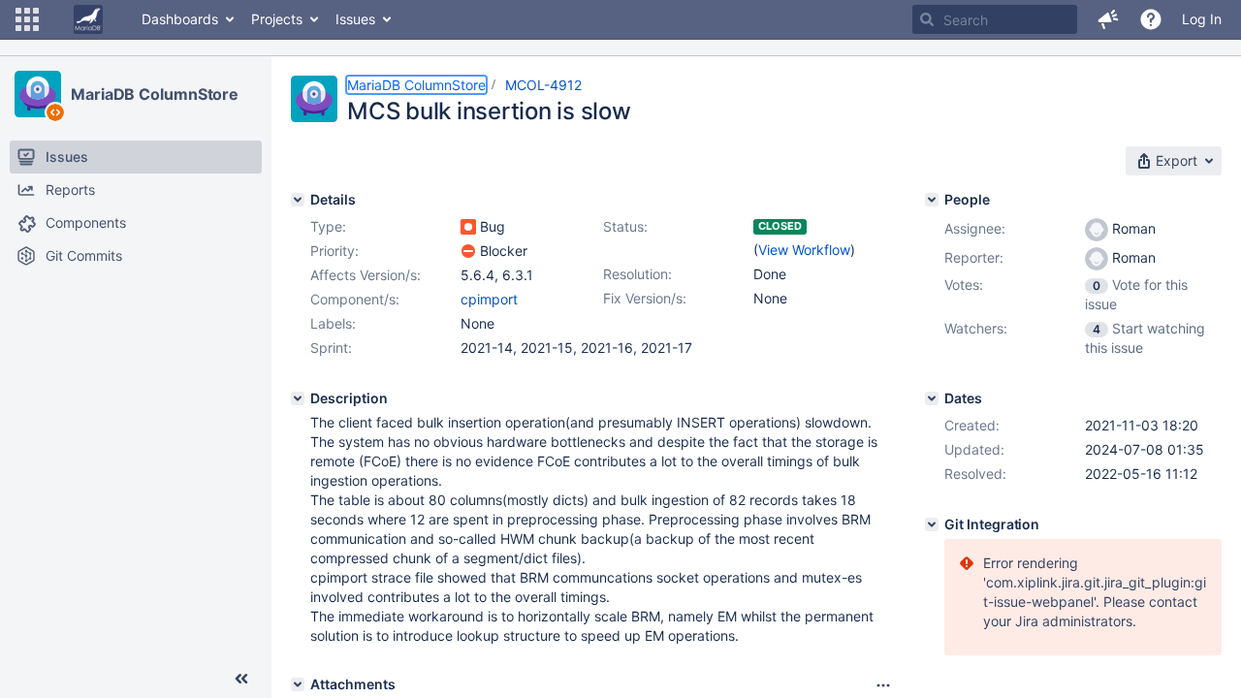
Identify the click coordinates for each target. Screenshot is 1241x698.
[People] (932, 199)
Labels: (333, 323)
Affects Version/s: (365, 275)
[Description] (297, 398)
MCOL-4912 (543, 85)
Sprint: (331, 347)
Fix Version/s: (644, 298)
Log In (1202, 19)
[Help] (1151, 19)
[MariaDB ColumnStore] (38, 94)
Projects (276, 19)
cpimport (489, 299)
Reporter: (973, 257)
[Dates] (932, 398)
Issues (355, 19)
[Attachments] (297, 684)
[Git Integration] (932, 524)
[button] (27, 19)
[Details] (297, 199)
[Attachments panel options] (883, 685)
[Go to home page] (88, 19)
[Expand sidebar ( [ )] (241, 678)
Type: (328, 226)
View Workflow (804, 249)
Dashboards (180, 19)
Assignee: (974, 228)
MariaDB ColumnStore (155, 94)
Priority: (334, 250)
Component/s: (354, 299)
